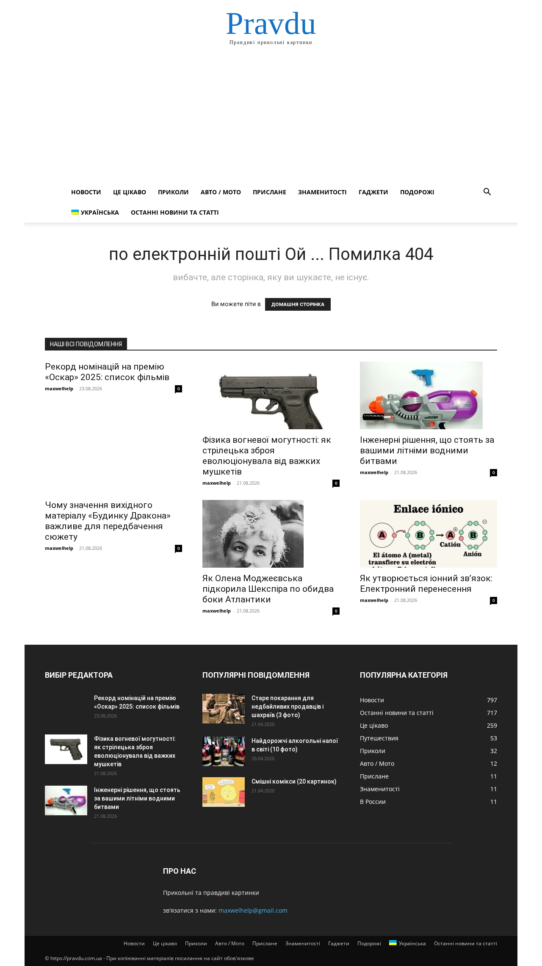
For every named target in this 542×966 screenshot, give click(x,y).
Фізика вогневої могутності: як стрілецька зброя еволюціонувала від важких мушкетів (266, 456)
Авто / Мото (221, 192)
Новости (86, 192)
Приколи (173, 192)
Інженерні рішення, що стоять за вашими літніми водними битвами (427, 450)
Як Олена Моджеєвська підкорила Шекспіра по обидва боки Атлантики (268, 588)
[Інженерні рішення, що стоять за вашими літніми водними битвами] (428, 395)
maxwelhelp (59, 388)
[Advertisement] (271, 118)
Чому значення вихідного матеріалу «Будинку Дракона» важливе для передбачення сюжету (108, 521)
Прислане (269, 192)
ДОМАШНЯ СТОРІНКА (297, 304)
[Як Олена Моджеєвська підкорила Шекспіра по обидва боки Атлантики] (271, 534)
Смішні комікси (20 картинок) (294, 781)
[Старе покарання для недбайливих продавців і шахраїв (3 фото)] (223, 708)
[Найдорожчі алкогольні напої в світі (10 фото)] (223, 751)
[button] (487, 193)
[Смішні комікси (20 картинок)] (223, 792)
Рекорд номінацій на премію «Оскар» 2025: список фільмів (107, 372)
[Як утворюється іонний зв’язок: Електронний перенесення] (428, 534)
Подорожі (417, 192)
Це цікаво (129, 192)
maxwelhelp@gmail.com (253, 910)
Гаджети (373, 192)
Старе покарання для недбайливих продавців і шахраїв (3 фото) (288, 706)
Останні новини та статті (175, 212)
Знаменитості (322, 192)
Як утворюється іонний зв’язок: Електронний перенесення (426, 583)
